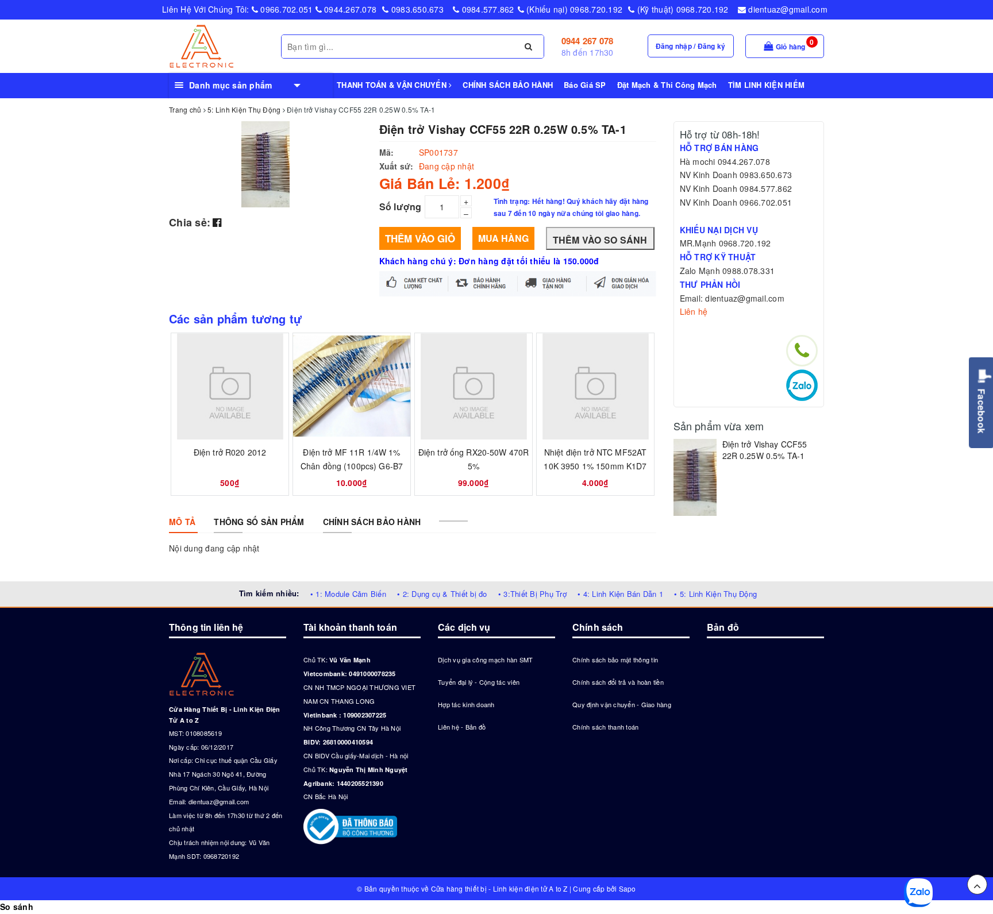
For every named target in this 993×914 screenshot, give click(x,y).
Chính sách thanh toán (605, 726)
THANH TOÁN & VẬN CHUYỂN (393, 84)
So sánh (16, 906)
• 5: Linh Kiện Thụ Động (715, 593)
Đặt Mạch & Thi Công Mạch (667, 84)
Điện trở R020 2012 (230, 452)
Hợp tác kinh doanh (466, 704)
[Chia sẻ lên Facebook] (217, 221)
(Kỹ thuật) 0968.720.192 (681, 9)
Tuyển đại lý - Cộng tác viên (478, 682)
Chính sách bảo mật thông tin (615, 659)
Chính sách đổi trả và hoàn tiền (618, 682)
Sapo (627, 888)
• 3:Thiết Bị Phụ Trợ (532, 593)
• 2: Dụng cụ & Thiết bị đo (442, 593)
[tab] (182, 521)
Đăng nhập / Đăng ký (691, 46)
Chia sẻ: (189, 222)
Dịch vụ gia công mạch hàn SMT (485, 659)
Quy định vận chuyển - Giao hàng (621, 704)
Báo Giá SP (585, 84)
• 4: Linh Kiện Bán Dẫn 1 (620, 593)
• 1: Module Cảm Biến (348, 593)
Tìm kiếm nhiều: (269, 593)
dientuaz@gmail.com (787, 9)
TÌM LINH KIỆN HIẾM (766, 84)
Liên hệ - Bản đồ (462, 726)
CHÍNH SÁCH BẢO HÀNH (508, 84)
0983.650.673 (416, 9)
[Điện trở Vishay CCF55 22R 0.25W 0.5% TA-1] (695, 477)
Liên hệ (694, 311)
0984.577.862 (486, 9)
